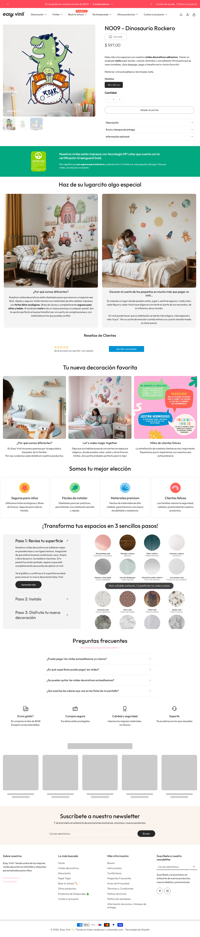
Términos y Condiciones (120, 888)
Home (61, 862)
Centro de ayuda (165, 4)
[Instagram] (167, 891)
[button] (149, 110)
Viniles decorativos (68, 868)
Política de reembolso (119, 898)
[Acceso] (187, 15)
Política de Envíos (117, 893)
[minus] (108, 99)
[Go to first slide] (151, 4)
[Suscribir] (193, 867)
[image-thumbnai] (9, 124)
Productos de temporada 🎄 (73, 893)
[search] (181, 15)
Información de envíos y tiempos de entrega (126, 905)
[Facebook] (160, 891)
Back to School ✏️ (68, 883)
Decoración (64, 873)
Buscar (111, 862)
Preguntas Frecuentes (119, 878)
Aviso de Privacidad (118, 883)
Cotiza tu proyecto (187, 4)
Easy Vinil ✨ (67, 929)
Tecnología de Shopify (137, 929)
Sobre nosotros (11, 877)
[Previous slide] (8, 4)
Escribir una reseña (126, 349)
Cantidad (111, 92)
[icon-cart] (194, 15)
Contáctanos (10, 881)
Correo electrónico (59, 833)
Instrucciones (114, 868)
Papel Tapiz (64, 878)
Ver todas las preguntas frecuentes (99, 647)
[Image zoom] (49, 71)
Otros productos (67, 888)
